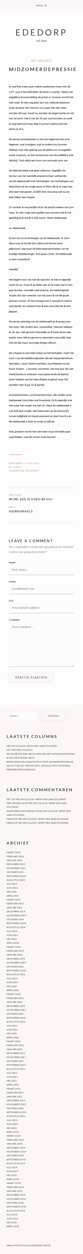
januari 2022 (14, 1049)
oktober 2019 (15, 1155)
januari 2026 (14, 860)
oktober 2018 (15, 1202)
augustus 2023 (16, 974)
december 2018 (16, 1194)
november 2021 (16, 1057)
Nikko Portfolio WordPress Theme (29, 1245)
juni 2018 (12, 1218)
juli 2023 (12, 978)
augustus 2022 (16, 1021)
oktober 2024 (15, 919)
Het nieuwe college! (20, 749)
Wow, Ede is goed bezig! (31, 499)
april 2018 (13, 1226)
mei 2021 (12, 1080)
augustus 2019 (16, 1163)
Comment (14, 620)
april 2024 (13, 942)
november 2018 (16, 1198)
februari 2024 (15, 950)
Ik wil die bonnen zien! (21, 757)
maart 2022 (14, 1041)
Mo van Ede (41, 60)
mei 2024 (12, 939)
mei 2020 (12, 1128)
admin (17, 467)
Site (11, 600)
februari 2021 (15, 1092)
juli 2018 (12, 1214)
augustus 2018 (16, 1210)
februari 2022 (15, 1045)
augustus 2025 (16, 879)
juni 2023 (12, 982)
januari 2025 (14, 907)
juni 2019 (12, 1171)
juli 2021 (12, 1072)
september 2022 (16, 1017)
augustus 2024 (16, 927)
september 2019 (16, 1159)
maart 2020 (14, 1135)
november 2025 (16, 868)
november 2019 (16, 1151)
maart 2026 (14, 852)
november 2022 (16, 1009)
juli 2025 (12, 883)
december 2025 (16, 864)
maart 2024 (14, 946)
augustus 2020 (16, 1116)
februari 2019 (15, 1187)
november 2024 (16, 915)
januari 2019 (14, 1191)
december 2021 (16, 1053)
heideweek (32, 470)
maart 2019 (14, 1183)
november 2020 (16, 1104)
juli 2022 (12, 1025)
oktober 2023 (15, 966)
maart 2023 (14, 994)
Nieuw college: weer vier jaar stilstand (32, 745)
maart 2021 (14, 1088)
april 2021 (13, 1084)
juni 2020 (12, 1124)
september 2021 (16, 1064)
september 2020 (16, 1112)
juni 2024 (12, 935)
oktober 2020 (15, 1108)
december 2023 (16, 958)
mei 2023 (12, 986)
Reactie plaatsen (31, 677)
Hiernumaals (21, 511)
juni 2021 (12, 1076)
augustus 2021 (16, 1068)
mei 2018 (12, 1222)
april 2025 (13, 895)
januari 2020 (14, 1143)
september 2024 (16, 923)
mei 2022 (12, 1033)
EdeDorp (41, 32)
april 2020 (13, 1131)
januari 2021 (14, 1096)
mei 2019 (12, 1175)
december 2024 (16, 911)
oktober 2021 (15, 1061)
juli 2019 (12, 1167)
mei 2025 (12, 891)
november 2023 (16, 962)
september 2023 (16, 970)
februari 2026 (15, 856)
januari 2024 (14, 954)
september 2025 (16, 876)
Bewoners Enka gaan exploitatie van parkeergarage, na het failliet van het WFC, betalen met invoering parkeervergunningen (40, 765)
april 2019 (13, 1179)
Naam (12, 562)
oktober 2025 (15, 872)
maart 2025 (14, 899)
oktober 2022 (15, 1013)
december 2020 (16, 1100)
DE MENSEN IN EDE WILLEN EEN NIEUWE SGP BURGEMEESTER (41, 753)
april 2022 (13, 1037)
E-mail (12, 581)
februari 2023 (15, 998)
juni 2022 (12, 1029)
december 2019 (16, 1147)
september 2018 (16, 1206)
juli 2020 (12, 1120)
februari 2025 (15, 903)
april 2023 (13, 990)
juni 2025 (12, 887)
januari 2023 (14, 1001)
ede (22, 470)
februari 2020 (15, 1139)
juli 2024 (12, 931)
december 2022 (16, 1006)
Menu (41, 5)
